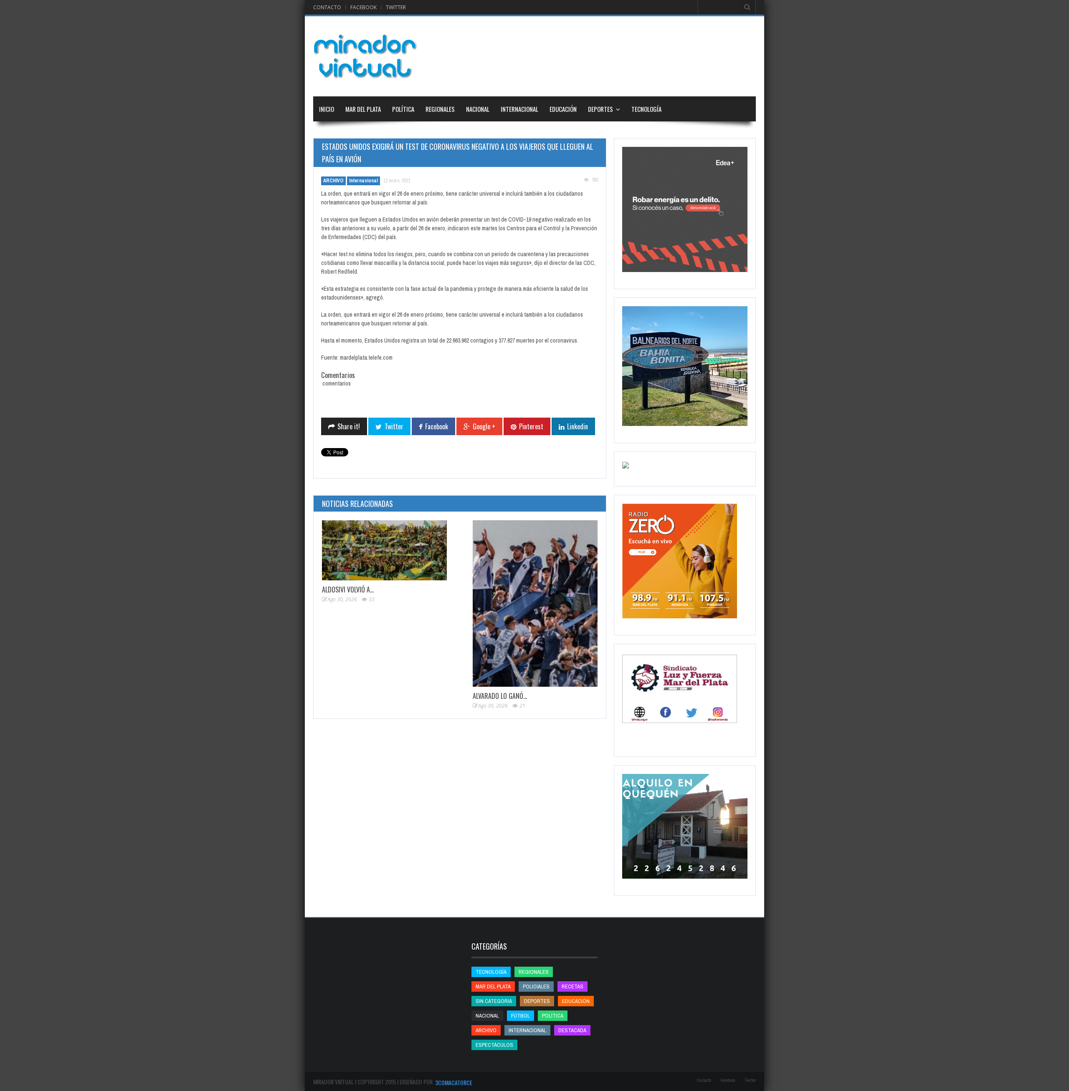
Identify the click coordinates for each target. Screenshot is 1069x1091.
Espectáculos (494, 1044)
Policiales (536, 986)
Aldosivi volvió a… (348, 590)
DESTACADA (572, 1030)
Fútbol (520, 1015)
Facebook (363, 7)
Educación (563, 108)
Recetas (572, 986)
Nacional (477, 108)
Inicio (326, 108)
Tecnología (646, 108)
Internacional (519, 108)
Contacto (327, 7)
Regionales (440, 108)
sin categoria (494, 1001)
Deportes (600, 108)
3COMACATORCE (453, 1082)
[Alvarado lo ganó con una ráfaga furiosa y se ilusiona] (535, 603)
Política (403, 108)
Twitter (396, 7)
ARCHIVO (333, 180)
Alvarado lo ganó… (500, 696)
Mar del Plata (363, 108)
